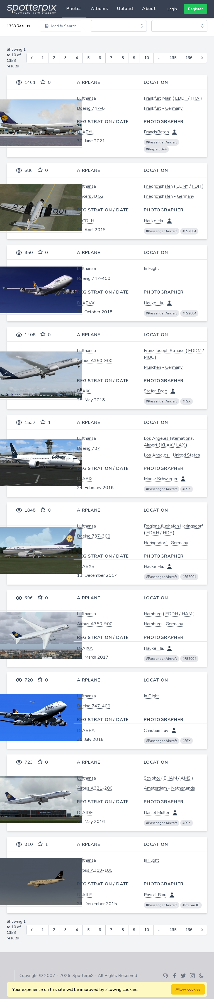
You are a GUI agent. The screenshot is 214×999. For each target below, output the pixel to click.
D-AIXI (84, 391)
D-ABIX (85, 479)
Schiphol (152, 778)
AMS (186, 778)
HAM (187, 614)
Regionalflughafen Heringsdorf (173, 526)
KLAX (167, 445)
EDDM (195, 351)
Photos (74, 9)
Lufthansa (86, 98)
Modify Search (64, 26)
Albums (99, 9)
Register (195, 9)
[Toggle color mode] (201, 975)
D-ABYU (85, 132)
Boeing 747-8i (91, 108)
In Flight (151, 268)
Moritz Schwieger (160, 479)
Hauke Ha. (154, 221)
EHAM (171, 778)
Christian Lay (156, 730)
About (149, 9)
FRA (196, 98)
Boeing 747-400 (93, 278)
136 (189, 57)
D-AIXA (85, 648)
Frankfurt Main (158, 98)
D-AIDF (85, 813)
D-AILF (84, 895)
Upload (125, 9)
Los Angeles (157, 455)
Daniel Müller (156, 812)
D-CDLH (85, 221)
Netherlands (183, 788)
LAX (181, 445)
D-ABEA (86, 730)
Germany (174, 108)
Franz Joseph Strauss (165, 351)
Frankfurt (153, 108)
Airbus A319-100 (95, 870)
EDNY (182, 186)
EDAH (153, 533)
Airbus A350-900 (95, 361)
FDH (197, 186)
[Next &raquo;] (202, 58)
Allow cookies (188, 989)
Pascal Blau (155, 895)
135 (173, 57)
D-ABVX (85, 303)
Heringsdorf (156, 543)
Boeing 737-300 (93, 536)
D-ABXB (85, 566)
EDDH (172, 614)
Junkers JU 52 (90, 196)
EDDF (181, 98)
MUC (149, 357)
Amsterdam (156, 788)
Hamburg (153, 614)
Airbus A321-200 (95, 788)
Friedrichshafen (159, 186)
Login (172, 9)
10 (146, 57)
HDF (168, 533)
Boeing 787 (88, 448)
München (153, 367)
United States (186, 455)
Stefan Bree (155, 391)
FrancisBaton (156, 132)
